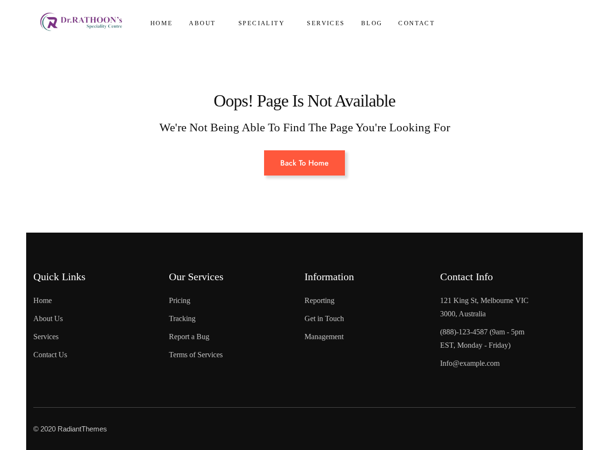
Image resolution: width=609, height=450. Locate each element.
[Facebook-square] (442, 426)
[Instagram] (519, 426)
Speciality (261, 23)
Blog (372, 23)
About (202, 23)
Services (325, 23)
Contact (416, 23)
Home (161, 23)
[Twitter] (481, 426)
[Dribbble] (558, 426)
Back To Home (304, 162)
